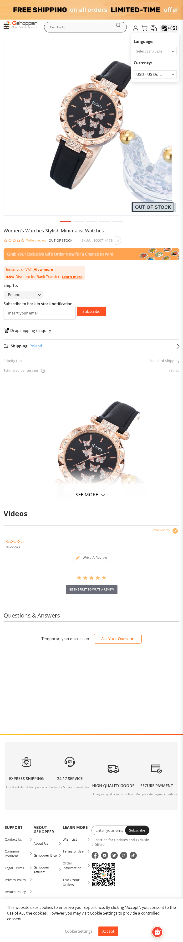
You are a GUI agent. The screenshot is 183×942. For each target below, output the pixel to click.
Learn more (72, 276)
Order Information (72, 865)
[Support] (153, 28)
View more (43, 269)
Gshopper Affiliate (41, 869)
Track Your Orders (71, 882)
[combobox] (85, 27)
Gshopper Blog (45, 855)
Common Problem (12, 853)
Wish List (70, 839)
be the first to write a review (91, 589)
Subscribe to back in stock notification (38, 303)
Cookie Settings (78, 931)
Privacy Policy (15, 880)
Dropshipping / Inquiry (30, 330)
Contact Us (13, 839)
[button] (155, 74)
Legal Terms (14, 868)
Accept (108, 931)
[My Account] (135, 28)
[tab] (91, 558)
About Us (41, 843)
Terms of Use (73, 851)
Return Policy (15, 892)
